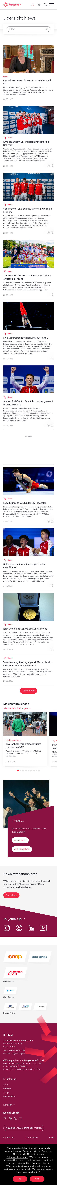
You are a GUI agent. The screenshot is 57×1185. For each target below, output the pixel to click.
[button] (18, 770)
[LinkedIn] (15, 1118)
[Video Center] (20, 1118)
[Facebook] (10, 1118)
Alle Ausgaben (21, 849)
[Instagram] (4, 1118)
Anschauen (20, 840)
